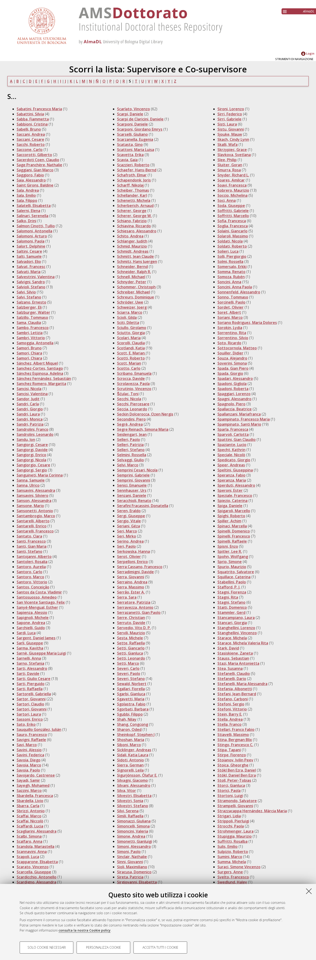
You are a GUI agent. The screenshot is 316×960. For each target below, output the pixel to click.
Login (309, 53)
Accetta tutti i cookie (160, 947)
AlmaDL (308, 11)
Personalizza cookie (103, 947)
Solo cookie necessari (47, 947)
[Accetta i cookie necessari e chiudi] (309, 891)
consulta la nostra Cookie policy (85, 930)
